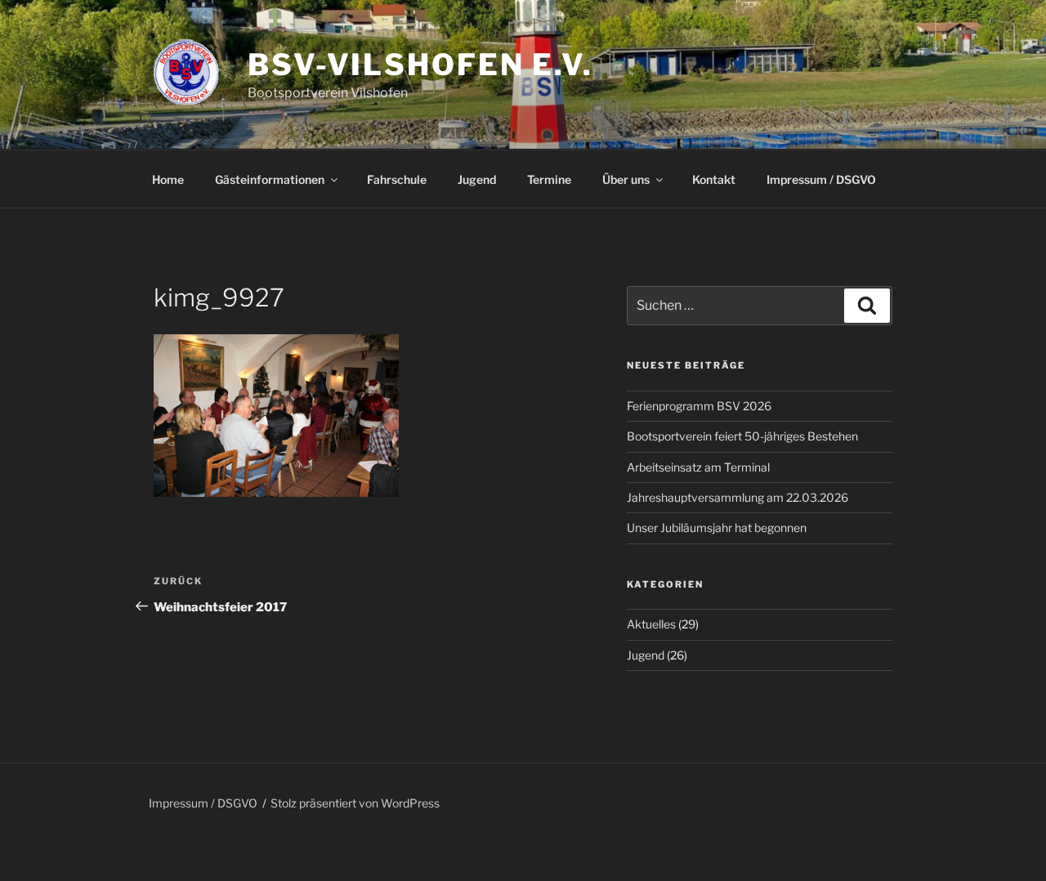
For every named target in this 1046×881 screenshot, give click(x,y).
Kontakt (713, 179)
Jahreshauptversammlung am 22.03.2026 (737, 497)
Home (168, 179)
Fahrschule (397, 179)
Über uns (626, 179)
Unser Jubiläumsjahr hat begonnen (717, 527)
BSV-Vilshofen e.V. (420, 65)
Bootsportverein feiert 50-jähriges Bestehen (742, 436)
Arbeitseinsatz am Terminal (698, 467)
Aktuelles (651, 624)
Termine (549, 179)
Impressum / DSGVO (821, 179)
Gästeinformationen (269, 179)
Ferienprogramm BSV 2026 (699, 406)
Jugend (477, 179)
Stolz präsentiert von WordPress (355, 803)
